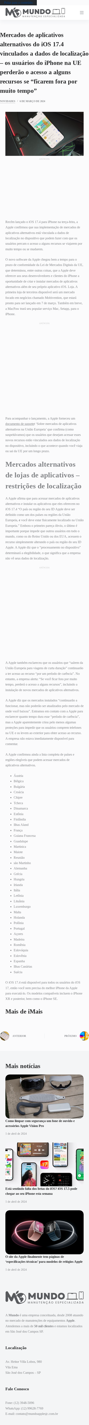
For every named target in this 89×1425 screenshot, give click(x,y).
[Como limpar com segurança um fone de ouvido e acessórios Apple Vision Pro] (44, 1096)
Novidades (7, 101)
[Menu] (82, 12)
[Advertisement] (44, 186)
